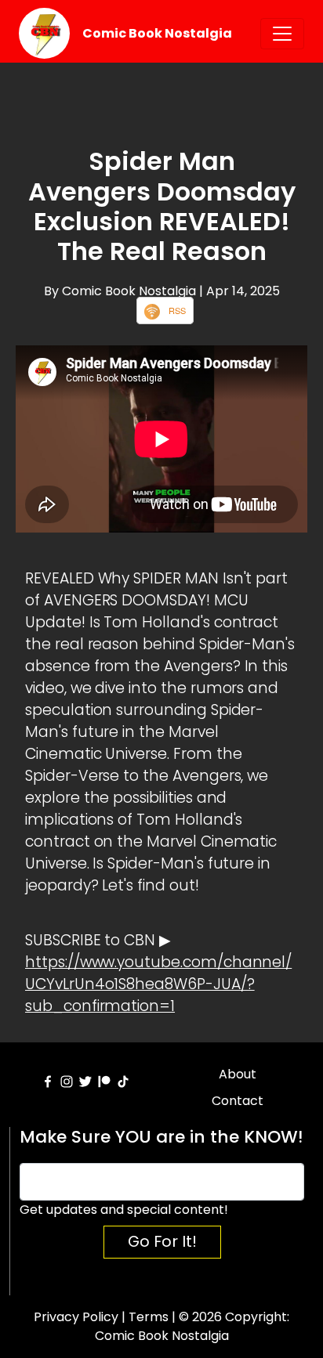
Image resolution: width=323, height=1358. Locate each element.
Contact (237, 1101)
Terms (149, 1317)
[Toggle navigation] (282, 33)
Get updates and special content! (124, 1210)
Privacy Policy (76, 1317)
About (237, 1074)
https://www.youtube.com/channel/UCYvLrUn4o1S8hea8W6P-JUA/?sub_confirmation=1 (158, 984)
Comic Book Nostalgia (157, 33)
